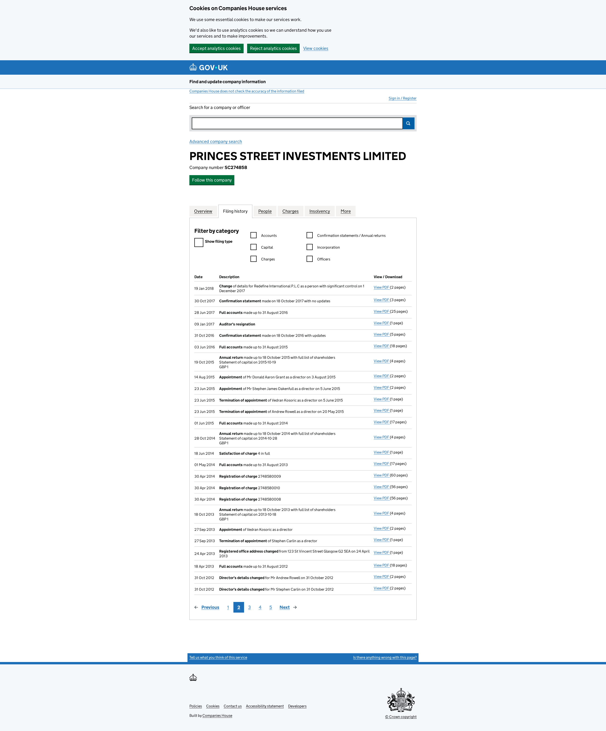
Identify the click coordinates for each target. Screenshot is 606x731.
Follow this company (212, 180)
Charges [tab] (290, 211)
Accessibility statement (265, 706)
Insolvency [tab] (319, 211)
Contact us (233, 706)
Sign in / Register (403, 98)
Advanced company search (215, 141)
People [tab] (265, 211)
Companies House (217, 715)
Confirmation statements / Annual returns (351, 235)
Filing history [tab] (235, 211)
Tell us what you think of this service (218, 657)
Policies (195, 706)
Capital (267, 247)
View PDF (382, 287)
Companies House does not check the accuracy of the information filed (246, 91)
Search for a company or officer (219, 107)
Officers (323, 259)
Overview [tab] (203, 211)
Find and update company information (227, 81)
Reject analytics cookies (273, 48)
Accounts (269, 235)
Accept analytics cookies (216, 48)
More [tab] (346, 211)
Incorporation (328, 247)
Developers (297, 706)
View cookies (315, 48)
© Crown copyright (401, 716)
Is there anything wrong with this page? (385, 657)
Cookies (212, 706)
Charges (268, 259)
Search (408, 123)
